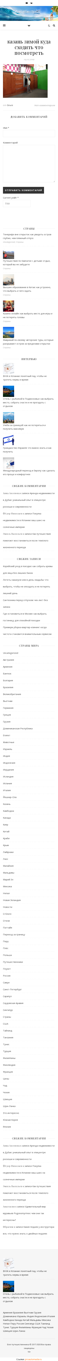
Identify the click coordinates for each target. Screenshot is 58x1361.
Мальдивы (8, 872)
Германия (8, 707)
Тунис (6, 1044)
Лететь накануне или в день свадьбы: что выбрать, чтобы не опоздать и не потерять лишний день (26, 586)
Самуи (6, 982)
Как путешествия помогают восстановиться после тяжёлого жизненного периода (27, 540)
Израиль (7, 749)
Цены (6, 1078)
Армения (7, 666)
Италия (7, 790)
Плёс (5, 948)
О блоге (7, 913)
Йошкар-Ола (10, 797)
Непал (6, 893)
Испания (7, 783)
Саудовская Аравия (13, 1003)
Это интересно (11, 1112)
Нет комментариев (44, 105)
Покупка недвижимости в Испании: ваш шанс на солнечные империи (24, 520)
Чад (5, 1085)
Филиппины (9, 1057)
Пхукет (7, 968)
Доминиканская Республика (18, 728)
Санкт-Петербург (12, 989)
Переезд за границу (14, 934)
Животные (8, 742)
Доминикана (9, 1316)
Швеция (7, 1099)
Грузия (6, 721)
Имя (6, 127)
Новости (7, 906)
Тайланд (7, 1030)
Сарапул (7, 996)
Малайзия (8, 865)
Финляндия (9, 1064)
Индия (6, 755)
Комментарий (10, 142)
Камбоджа (8, 810)
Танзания (8, 1037)
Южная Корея (10, 1119)
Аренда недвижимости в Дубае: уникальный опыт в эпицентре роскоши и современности (29, 500)
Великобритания (12, 694)
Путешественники (13, 961)
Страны (7, 1016)
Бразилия (8, 687)
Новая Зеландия (12, 900)
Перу (6, 941)
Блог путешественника (18, 1344)
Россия (6, 975)
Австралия (8, 659)
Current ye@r (11, 197)
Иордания (8, 769)
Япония (7, 1126)
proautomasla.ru (33, 1359)
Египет (6, 735)
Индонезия (9, 762)
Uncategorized (10, 652)
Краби (6, 838)
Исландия (8, 776)
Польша (7, 955)
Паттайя (7, 927)
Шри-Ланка (9, 1106)
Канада (7, 817)
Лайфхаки (8, 852)
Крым (6, 845)
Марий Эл (8, 879)
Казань (7, 803)
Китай (6, 831)
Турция (7, 1051)
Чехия (6, 1092)
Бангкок (7, 673)
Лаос (5, 858)
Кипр (5, 824)
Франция (8, 1071)
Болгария (8, 680)
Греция (7, 714)
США (5, 1023)
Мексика (7, 886)
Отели (6, 920)
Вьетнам (7, 700)
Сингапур (8, 1009)
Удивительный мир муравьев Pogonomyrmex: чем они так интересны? (24, 1213)
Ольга (10, 105)
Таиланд (45, 1323)
